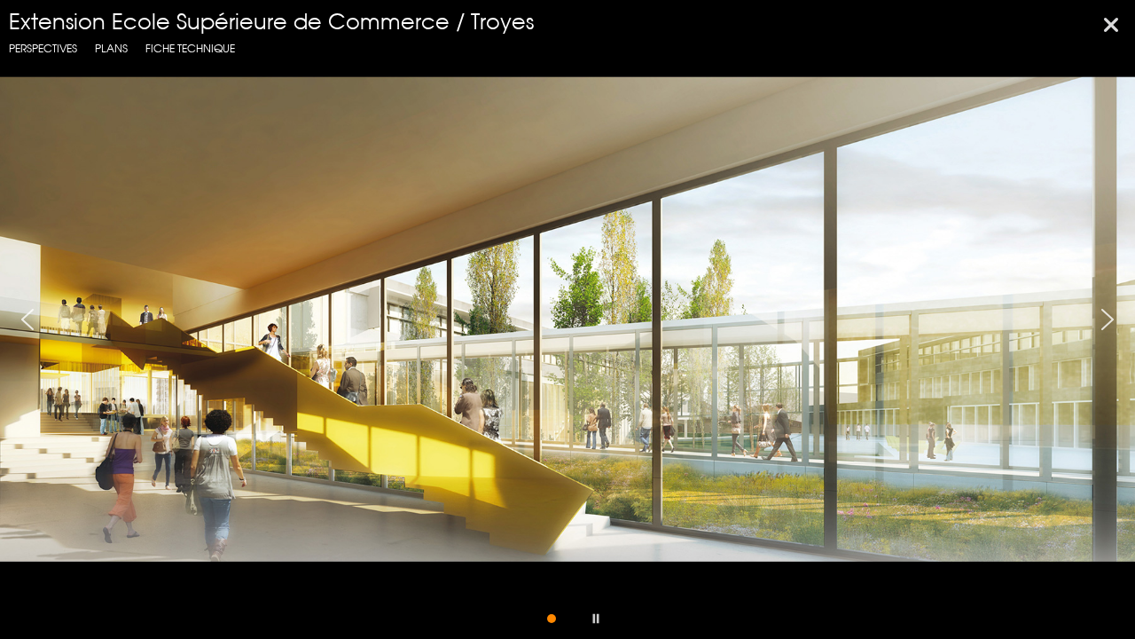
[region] (567, 319)
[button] (27, 319)
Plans (111, 48)
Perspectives (43, 48)
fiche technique (190, 48)
